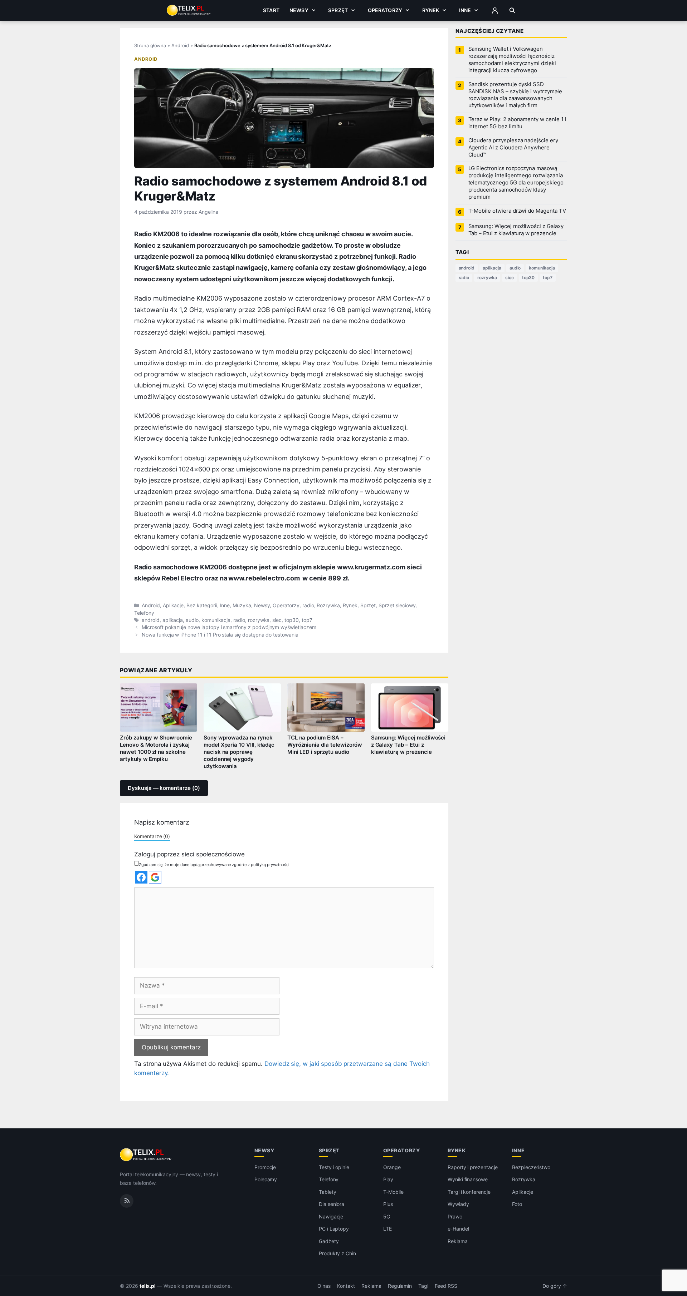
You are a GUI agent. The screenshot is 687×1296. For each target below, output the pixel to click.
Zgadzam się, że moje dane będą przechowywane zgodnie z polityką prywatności (214, 864)
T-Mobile (393, 1192)
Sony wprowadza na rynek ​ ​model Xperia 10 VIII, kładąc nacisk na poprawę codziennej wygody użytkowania (240, 751)
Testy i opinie (334, 1167)
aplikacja (172, 620)
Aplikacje (173, 605)
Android (180, 45)
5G (386, 1216)
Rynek (430, 10)
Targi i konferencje (469, 1192)
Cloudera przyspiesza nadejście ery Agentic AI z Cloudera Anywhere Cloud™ (513, 147)
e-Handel (458, 1229)
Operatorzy (385, 10)
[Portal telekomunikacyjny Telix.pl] (146, 1155)
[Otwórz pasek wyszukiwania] (512, 10)
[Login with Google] (155, 877)
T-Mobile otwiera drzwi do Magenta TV (517, 211)
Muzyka (242, 605)
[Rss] (126, 1200)
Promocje (265, 1167)
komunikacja (215, 620)
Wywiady (458, 1204)
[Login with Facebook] (141, 877)
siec (277, 620)
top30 (291, 620)
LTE (387, 1229)
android (151, 620)
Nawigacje (331, 1216)
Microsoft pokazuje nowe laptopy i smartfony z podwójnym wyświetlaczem (229, 627)
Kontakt (346, 1286)
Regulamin (400, 1286)
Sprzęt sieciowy (397, 605)
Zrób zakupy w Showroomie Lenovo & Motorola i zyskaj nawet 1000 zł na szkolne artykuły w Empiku (156, 748)
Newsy (298, 10)
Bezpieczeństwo (531, 1167)
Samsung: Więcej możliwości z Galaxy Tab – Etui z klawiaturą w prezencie (408, 744)
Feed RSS (446, 1286)
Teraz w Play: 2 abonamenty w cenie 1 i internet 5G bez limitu (517, 123)
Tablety (327, 1192)
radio (308, 605)
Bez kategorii (201, 605)
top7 (307, 620)
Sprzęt (338, 10)
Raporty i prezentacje (473, 1167)
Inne (465, 10)
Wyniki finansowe (468, 1179)
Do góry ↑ (554, 1286)
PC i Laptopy (334, 1229)
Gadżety (329, 1241)
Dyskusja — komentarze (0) (164, 788)
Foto (517, 1204)
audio (192, 620)
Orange (392, 1167)
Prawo (455, 1216)
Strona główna (150, 45)
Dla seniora (331, 1204)
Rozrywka (328, 605)
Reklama (458, 1241)
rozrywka (259, 620)
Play (388, 1179)
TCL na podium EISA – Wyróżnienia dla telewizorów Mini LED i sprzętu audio (324, 744)
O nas (324, 1286)
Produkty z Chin (337, 1253)
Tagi (423, 1286)
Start (271, 10)
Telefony (144, 613)
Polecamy (265, 1179)
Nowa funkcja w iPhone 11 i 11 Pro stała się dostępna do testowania (220, 635)
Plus (388, 1204)
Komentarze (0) (152, 836)
